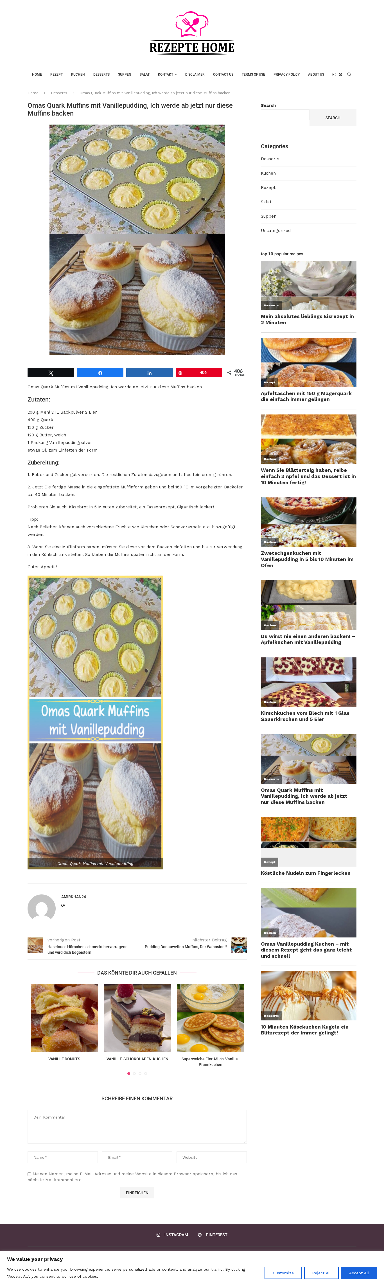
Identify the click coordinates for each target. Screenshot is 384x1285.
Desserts (101, 74)
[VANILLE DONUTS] (64, 1018)
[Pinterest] (340, 74)
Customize (283, 1273)
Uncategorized (276, 230)
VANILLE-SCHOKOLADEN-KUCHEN (137, 1059)
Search (268, 105)
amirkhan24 (73, 896)
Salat (145, 74)
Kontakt (165, 74)
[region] (192, 1268)
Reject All (321, 1273)
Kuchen (78, 74)
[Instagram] (334, 74)
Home (37, 74)
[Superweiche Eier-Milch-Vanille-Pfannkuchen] (210, 1018)
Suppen (124, 74)
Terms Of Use (253, 74)
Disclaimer (195, 74)
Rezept (56, 74)
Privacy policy (287, 74)
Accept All (359, 1273)
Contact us (223, 74)
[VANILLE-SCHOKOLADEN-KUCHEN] (137, 1018)
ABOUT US (316, 74)
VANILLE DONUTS (64, 1059)
